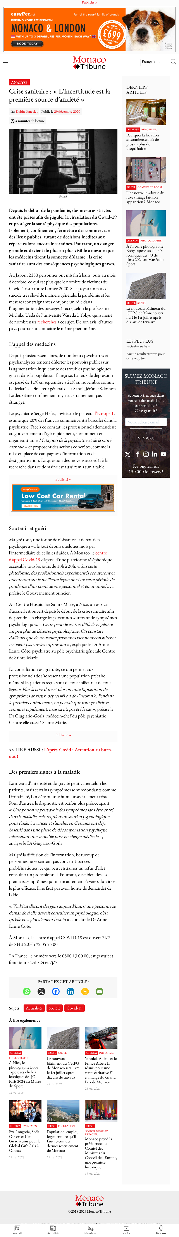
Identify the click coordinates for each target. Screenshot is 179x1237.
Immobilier (149, 129)
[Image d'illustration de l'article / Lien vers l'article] (101, 1037)
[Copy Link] (85, 991)
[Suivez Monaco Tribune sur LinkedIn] (154, 454)
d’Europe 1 (103, 413)
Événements (31, 1126)
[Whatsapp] (27, 991)
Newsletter (90, 1233)
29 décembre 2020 (67, 111)
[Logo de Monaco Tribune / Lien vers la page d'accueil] (89, 62)
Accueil (17, 1233)
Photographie (19, 1058)
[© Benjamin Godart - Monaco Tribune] (63, 1037)
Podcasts (161, 1233)
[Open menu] (5, 59)
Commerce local (150, 187)
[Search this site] (173, 62)
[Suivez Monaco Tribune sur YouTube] (163, 454)
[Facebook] (56, 991)
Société (54, 1008)
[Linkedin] (70, 991)
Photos (15, 1126)
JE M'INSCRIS (146, 435)
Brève (52, 1053)
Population (66, 1126)
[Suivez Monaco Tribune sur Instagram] (146, 454)
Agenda (15, 1053)
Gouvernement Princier (96, 1133)
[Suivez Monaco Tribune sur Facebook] (137, 454)
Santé (62, 1053)
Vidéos (126, 1233)
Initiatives (106, 1053)
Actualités (34, 1008)
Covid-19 (75, 1008)
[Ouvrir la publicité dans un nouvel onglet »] (89, 29)
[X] (41, 991)
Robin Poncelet (27, 111)
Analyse (19, 82)
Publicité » (63, 479)
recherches (47, 322)
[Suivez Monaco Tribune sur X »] (128, 454)
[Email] (99, 991)
